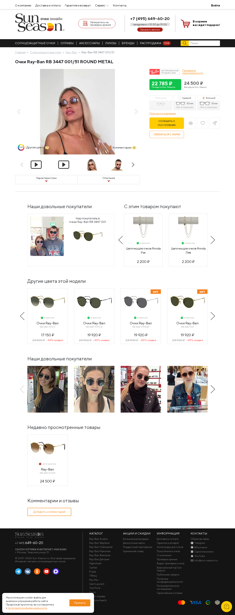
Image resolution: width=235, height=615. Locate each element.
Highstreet (95, 563)
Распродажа (154, 43)
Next (136, 112)
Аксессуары (89, 43)
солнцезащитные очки (35, 43)
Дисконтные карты (134, 542)
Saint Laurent (96, 583)
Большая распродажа (136, 538)
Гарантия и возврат (78, 5)
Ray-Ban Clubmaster (101, 547)
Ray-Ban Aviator (98, 538)
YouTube (46, 571)
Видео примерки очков (170, 563)
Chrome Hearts (98, 600)
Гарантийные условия (169, 592)
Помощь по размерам (162, 113)
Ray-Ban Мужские (99, 551)
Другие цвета (37, 147)
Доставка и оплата (48, 5)
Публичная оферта (168, 574)
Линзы (110, 43)
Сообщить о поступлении (167, 123)
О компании (23, 5)
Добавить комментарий (49, 512)
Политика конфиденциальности (170, 580)
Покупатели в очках (168, 551)
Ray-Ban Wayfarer (99, 542)
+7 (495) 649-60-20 (150, 18)
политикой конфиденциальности (27, 608)
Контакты (119, 5)
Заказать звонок (150, 29)
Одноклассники (37, 571)
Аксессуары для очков (170, 547)
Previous (19, 112)
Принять (80, 603)
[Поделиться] (214, 123)
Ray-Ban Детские (99, 559)
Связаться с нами (166, 134)
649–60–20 (29, 543)
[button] (165, 84)
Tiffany (93, 575)
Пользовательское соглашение (168, 587)
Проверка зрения (167, 559)
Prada (92, 571)
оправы (67, 43)
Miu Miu (93, 579)
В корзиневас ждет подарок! (206, 23)
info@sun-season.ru (206, 560)
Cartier (93, 567)
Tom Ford (94, 588)
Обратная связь (200, 538)
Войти (215, 5)
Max (56, 571)
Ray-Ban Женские (99, 555)
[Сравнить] (190, 123)
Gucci (92, 592)
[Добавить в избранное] (202, 123)
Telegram (18, 571)
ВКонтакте (27, 571)
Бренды (128, 43)
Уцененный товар (133, 551)
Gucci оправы (97, 596)
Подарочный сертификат (137, 547)
